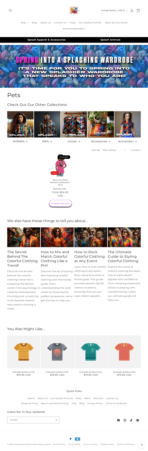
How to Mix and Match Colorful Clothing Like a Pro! (55, 259)
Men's (87, 398)
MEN (45, 141)
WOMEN (19, 141)
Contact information (126, 444)
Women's (98, 398)
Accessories (99, 141)
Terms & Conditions (116, 403)
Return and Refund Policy (55, 403)
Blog (82, 403)
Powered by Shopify (42, 444)
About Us (43, 398)
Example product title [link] (23, 372)
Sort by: (96, 150)
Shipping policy (107, 444)
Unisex (72, 141)
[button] (10, 10)
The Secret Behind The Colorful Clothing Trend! (22, 259)
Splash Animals (110, 39)
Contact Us (112, 398)
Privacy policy (74, 444)
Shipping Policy (29, 403)
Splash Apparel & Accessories (46, 39)
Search (31, 398)
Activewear (126, 141)
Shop (78, 398)
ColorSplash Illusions (23, 444)
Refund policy (59, 444)
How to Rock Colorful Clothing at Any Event (89, 256)
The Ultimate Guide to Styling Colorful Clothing (123, 256)
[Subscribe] (56, 420)
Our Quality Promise (62, 398)
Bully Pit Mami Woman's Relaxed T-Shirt (60, 182)
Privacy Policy (95, 403)
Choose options (60, 203)
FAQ (74, 403)
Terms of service (90, 444)
